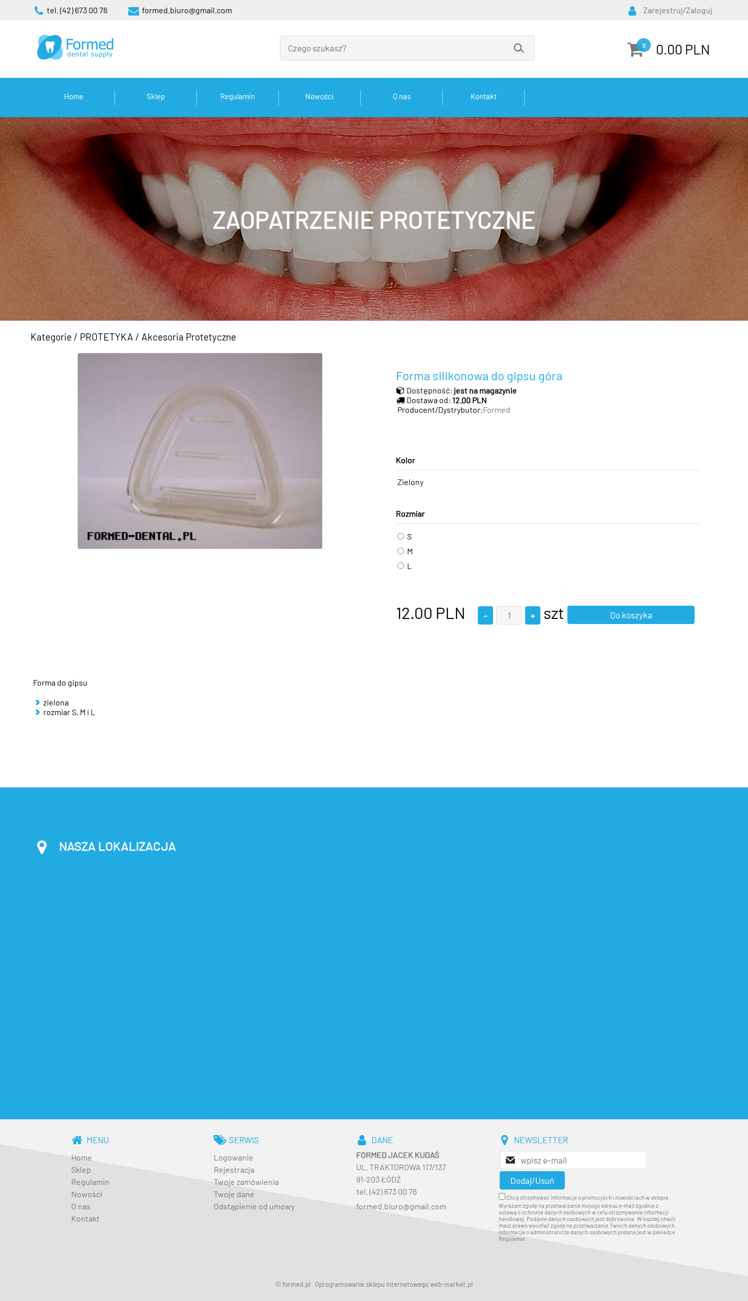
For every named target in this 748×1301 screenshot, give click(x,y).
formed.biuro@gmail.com (401, 1206)
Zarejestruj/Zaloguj (677, 10)
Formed (496, 409)
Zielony (410, 482)
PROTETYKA (106, 337)
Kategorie (51, 337)
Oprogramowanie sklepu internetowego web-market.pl (394, 1284)
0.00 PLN (683, 49)
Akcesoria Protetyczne (188, 337)
